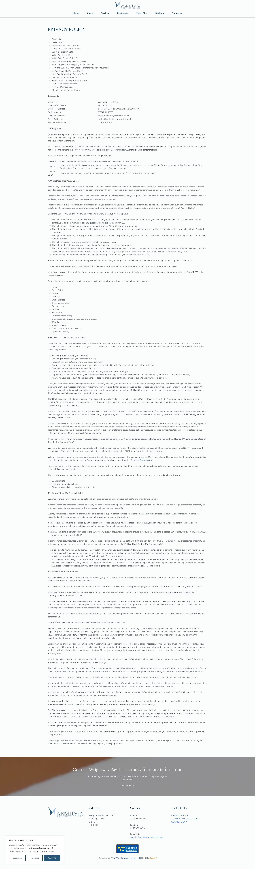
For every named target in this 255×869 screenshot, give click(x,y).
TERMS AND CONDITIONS (184, 818)
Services (105, 13)
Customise (17, 858)
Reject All (35, 858)
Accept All (52, 858)
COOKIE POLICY (179, 821)
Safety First (141, 13)
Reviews (159, 13)
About (90, 13)
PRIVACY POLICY (179, 815)
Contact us (177, 13)
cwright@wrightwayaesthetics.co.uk (147, 837)
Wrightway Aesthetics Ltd (127, 858)
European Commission (141, 460)
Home (76, 13)
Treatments (122, 13)
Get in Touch (126, 785)
